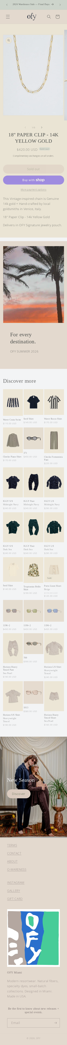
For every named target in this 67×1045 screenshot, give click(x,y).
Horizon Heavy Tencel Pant (10, 670)
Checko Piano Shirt (12, 456)
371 (25, 453)
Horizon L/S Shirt (52, 670)
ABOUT (12, 861)
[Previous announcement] (7, 5)
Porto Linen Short (52, 588)
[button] (8, 16)
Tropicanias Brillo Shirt (32, 588)
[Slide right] (42, 128)
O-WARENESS (16, 869)
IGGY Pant (31, 503)
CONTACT (14, 853)
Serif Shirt (29, 419)
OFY (38, 1038)
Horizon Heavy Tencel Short (51, 718)
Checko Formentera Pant (53, 458)
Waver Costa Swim (12, 419)
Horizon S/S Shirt (11, 718)
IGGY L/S (52, 503)
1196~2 (6, 625)
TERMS (12, 845)
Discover (18, 794)
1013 (26, 707)
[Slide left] (25, 128)
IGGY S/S (11, 503)
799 (25, 658)
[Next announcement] (60, 5)
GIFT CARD (15, 899)
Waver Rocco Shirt (53, 419)
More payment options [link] (33, 189)
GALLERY (13, 891)
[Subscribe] (55, 1023)
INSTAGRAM (15, 882)
